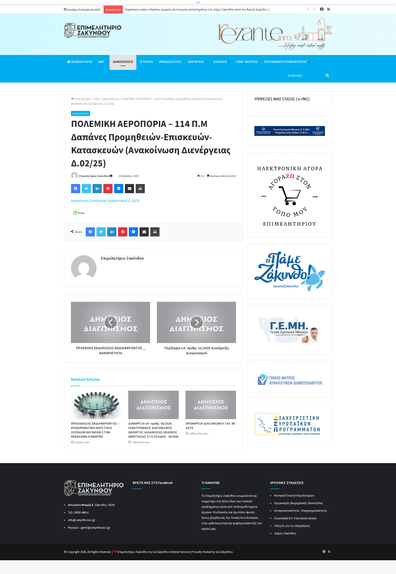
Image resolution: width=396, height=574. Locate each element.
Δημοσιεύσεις (110, 99)
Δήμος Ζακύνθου (285, 533)
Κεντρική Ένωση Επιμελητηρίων (294, 495)
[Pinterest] (108, 188)
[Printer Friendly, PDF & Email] (78, 212)
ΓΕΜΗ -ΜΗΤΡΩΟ (247, 62)
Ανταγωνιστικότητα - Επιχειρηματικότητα (300, 511)
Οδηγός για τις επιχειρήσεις (292, 526)
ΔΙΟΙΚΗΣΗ (220, 62)
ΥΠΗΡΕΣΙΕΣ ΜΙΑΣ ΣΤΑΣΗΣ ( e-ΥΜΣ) (282, 99)
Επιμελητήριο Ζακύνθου (94, 176)
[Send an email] (111, 176)
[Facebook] (75, 188)
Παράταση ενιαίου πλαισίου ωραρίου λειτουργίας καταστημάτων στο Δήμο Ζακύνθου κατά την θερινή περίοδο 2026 (199, 9)
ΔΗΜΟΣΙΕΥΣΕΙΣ (123, 62)
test (198, 2)
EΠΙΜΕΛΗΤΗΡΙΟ (81, 62)
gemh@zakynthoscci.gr (95, 528)
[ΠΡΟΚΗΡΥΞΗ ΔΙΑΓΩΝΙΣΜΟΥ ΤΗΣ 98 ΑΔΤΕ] (211, 405)
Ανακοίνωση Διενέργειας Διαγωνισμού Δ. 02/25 (105, 200)
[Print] (140, 188)
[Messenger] (118, 188)
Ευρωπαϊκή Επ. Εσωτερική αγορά (295, 518)
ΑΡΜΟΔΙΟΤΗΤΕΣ (170, 62)
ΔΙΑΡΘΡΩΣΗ (196, 62)
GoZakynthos (224, 552)
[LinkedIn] (97, 188)
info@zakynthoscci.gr (81, 520)
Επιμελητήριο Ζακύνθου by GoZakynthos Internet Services (154, 552)
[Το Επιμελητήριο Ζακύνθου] (92, 30)
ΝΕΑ (101, 62)
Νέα (96, 99)
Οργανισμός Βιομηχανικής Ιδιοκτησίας (298, 503)
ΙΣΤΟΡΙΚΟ (146, 62)
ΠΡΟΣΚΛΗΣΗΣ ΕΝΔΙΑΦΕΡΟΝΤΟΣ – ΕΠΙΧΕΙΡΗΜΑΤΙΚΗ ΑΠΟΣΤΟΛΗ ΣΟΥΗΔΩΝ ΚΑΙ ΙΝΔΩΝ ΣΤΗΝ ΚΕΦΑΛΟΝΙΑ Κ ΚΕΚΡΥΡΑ (95, 430)
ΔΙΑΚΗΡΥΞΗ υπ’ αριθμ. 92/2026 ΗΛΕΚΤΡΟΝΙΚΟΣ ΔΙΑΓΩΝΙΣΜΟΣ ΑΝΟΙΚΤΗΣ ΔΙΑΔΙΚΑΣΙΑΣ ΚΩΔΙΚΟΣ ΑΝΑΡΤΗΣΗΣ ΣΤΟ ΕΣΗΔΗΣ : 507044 (153, 430)
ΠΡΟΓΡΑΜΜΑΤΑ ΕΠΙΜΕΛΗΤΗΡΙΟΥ (285, 62)
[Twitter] (86, 188)
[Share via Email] (129, 188)
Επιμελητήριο (83, 99)
